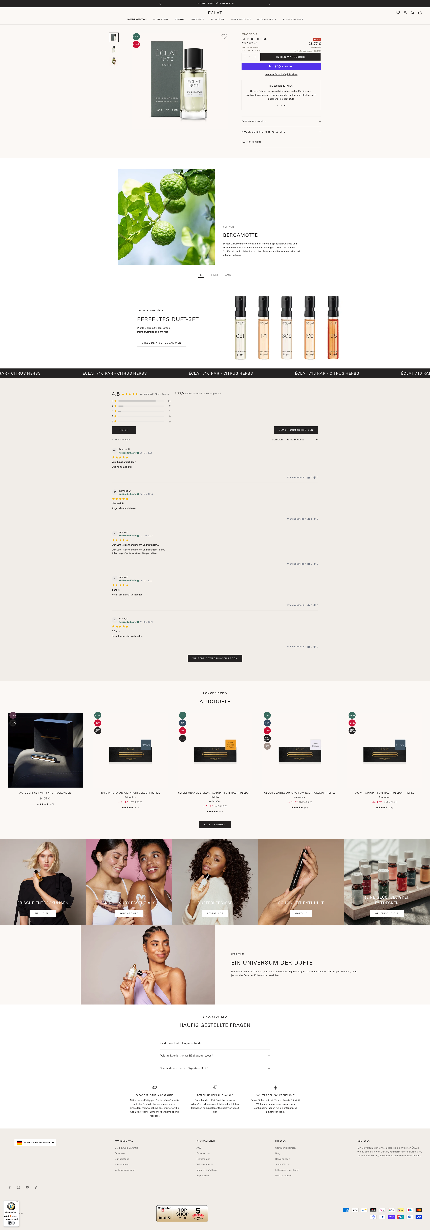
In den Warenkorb (290, 57)
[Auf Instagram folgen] (18, 1187)
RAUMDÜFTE (218, 19)
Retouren (120, 1153)
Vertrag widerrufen (125, 1170)
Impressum (203, 1175)
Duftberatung (122, 1159)
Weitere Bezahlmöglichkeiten (281, 74)
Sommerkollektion (285, 1147)
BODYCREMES (129, 913)
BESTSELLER (214, 913)
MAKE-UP (301, 913)
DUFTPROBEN (160, 19)
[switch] (11, 1223)
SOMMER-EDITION (137, 19)
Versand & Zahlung (207, 1170)
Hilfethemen (203, 1159)
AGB (199, 1147)
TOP (201, 274)
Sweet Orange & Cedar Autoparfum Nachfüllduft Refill (215, 794)
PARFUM (179, 19)
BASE (228, 274)
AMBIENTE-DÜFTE (241, 19)
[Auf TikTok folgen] (36, 1187)
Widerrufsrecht (205, 1164)
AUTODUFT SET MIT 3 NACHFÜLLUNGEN (45, 792)
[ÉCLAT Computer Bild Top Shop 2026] (182, 1213)
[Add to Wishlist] (224, 36)
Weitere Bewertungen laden (215, 658)
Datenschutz (203, 1153)
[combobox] (35, 1142)
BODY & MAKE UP (266, 19)
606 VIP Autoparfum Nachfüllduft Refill (130, 792)
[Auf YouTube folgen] (27, 1187)
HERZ (214, 274)
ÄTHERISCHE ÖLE (387, 913)
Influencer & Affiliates (287, 1170)
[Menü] (17, 1202)
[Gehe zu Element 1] (114, 37)
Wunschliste (121, 1164)
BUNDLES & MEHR (293, 19)
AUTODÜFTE (197, 19)
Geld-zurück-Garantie (126, 1147)
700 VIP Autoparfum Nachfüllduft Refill (384, 792)
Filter (123, 430)
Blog (277, 1153)
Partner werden (283, 1175)
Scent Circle (282, 1164)
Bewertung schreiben (296, 430)
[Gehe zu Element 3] (114, 61)
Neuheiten (43, 913)
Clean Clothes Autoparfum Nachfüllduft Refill (299, 792)
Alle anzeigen (215, 824)
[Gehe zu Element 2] (114, 49)
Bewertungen (282, 1159)
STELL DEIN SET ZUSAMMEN (161, 343)
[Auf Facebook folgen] (9, 1187)
